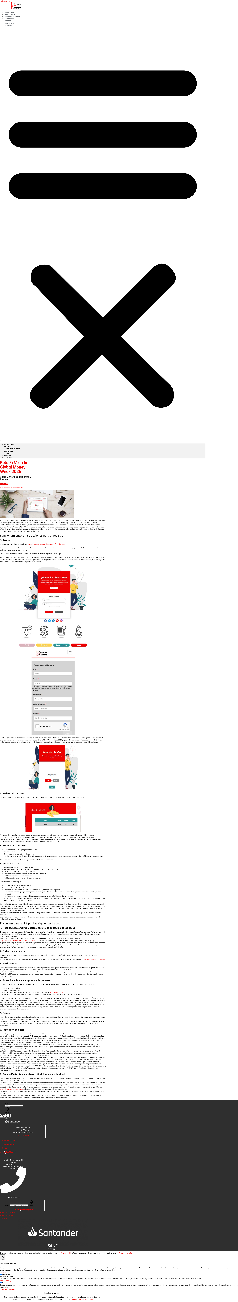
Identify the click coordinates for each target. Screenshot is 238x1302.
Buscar (7, 1103)
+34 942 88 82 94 (22, 1135)
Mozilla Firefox (87, 1299)
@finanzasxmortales (57, 992)
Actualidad (8, 25)
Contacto (5, 1148)
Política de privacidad (9, 1140)
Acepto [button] (129, 1253)
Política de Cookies (65, 1253)
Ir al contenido (5, 1)
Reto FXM (7, 453)
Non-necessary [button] (5, 1281)
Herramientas (8, 451)
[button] (102, 235)
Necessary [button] (4, 1272)
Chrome (74, 1299)
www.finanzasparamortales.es (93, 959)
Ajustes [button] (121, 1253)
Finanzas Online (9, 447)
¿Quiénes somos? (9, 445)
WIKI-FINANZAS (8, 455)
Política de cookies (8, 1144)
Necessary (6, 1274)
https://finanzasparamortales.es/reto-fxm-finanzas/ (46, 544)
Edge (79, 1299)
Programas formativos (12, 449)
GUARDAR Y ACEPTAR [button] (7, 1289)
